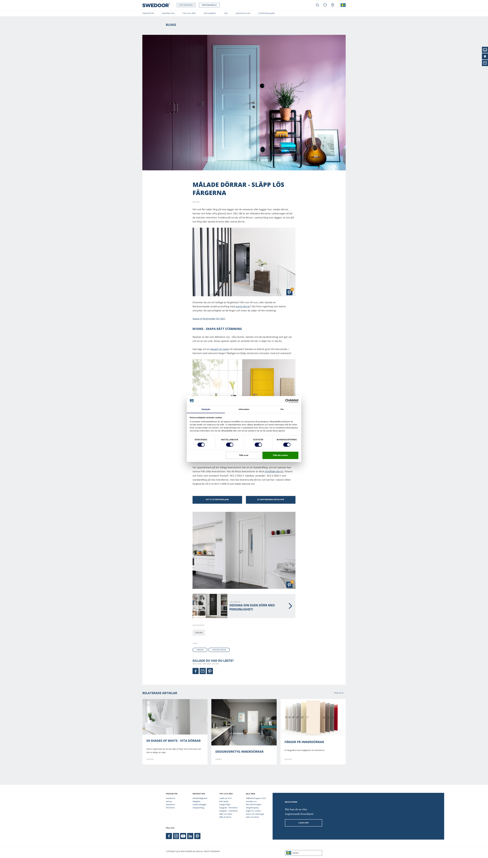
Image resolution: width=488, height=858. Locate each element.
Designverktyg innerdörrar (239, 752)
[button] (289, 292)
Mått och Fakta (225, 814)
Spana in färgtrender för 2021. (209, 318)
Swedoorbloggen (200, 804)
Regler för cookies (253, 811)
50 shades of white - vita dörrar (173, 741)
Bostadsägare (186, 5)
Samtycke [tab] (206, 409)
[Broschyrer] (485, 50)
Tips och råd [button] (189, 13)
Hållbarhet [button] (210, 13)
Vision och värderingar (255, 814)
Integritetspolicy (252, 807)
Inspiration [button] (168, 13)
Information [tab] (244, 409)
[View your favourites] (325, 5)
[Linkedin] (190, 836)
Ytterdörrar (170, 807)
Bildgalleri (196, 801)
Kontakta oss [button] (243, 13)
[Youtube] (183, 836)
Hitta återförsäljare (217, 499)
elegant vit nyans (219, 349)
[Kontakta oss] (485, 63)
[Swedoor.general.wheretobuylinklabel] (333, 5)
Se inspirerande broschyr (270, 499)
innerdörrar (219, 650)
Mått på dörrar (225, 817)
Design (198, 632)
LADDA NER (303, 823)
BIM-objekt (223, 801)
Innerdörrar (170, 798)
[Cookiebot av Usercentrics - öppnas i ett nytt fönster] (287, 401)
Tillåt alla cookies (280, 455)
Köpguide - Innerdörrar (228, 811)
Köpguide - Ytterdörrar (228, 807)
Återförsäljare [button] (266, 13)
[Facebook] (196, 671)
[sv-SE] (343, 5)
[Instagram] (176, 836)
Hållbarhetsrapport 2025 (256, 798)
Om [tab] (282, 409)
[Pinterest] (210, 671)
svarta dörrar (242, 306)
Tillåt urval (243, 455)
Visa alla (338, 693)
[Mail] (203, 671)
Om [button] (225, 13)
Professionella (209, 5)
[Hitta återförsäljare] (485, 56)
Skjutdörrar (170, 804)
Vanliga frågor (225, 804)
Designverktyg (198, 807)
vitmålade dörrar (274, 471)
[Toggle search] (317, 5)
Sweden (295, 853)
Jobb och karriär (252, 817)
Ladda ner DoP (225, 798)
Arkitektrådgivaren (200, 798)
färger (200, 650)
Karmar (169, 801)
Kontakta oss (251, 801)
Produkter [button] (148, 13)
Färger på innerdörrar (304, 742)
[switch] (229, 445)
